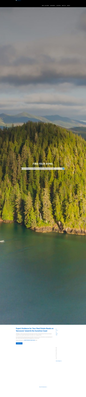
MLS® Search (52, 5)
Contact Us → (19, 343)
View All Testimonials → (43, 386)
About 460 (64, 5)
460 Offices (58, 5)
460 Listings (46, 5)
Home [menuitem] (43, 5)
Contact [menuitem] (68, 5)
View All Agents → (59, 360)
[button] (19, 343)
